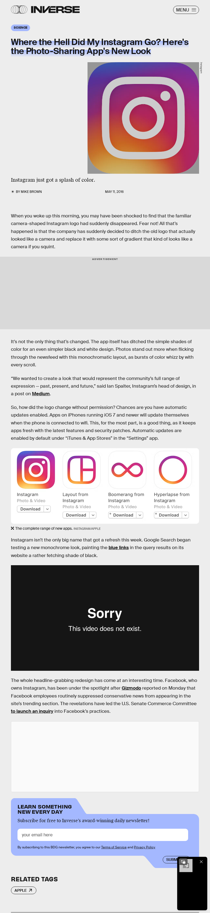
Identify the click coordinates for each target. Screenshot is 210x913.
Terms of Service (114, 847)
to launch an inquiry (32, 711)
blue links (119, 547)
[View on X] (105, 756)
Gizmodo (131, 688)
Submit (173, 859)
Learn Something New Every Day (45, 809)
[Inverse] (55, 9)
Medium (41, 394)
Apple (20, 890)
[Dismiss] (201, 861)
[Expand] (183, 861)
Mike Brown (31, 192)
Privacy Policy (144, 847)
